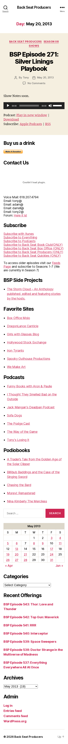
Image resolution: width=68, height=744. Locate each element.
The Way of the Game (22, 431)
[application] (34, 105)
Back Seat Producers (34, 7)
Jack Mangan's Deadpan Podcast (31, 407)
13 (16, 549)
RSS (48, 124)
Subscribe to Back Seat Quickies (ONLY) (32, 255)
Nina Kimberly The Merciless (27, 501)
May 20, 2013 (45, 77)
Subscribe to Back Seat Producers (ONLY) (33, 252)
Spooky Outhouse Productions (28, 358)
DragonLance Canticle (22, 326)
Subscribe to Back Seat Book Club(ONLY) (33, 244)
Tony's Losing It (18, 440)
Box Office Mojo (18, 318)
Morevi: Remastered (21, 493)
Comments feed (15, 716)
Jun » (59, 565)
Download (11, 120)
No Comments (36, 83)
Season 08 (51, 41)
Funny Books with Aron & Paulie (29, 386)
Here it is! (20, 215)
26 (7, 560)
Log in (7, 705)
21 (25, 554)
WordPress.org (15, 721)
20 (16, 554)
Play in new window (31, 115)
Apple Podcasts (31, 124)
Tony (26, 77)
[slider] (58, 105)
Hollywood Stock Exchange (26, 342)
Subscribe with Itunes (18, 234)
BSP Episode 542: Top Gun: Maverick (31, 617)
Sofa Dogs (14, 415)
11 (60, 543)
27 (16, 560)
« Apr (9, 565)
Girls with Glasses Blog (23, 334)
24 (51, 554)
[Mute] (50, 105)
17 (51, 549)
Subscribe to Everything (20, 237)
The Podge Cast (18, 423)
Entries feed (12, 711)
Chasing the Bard (19, 485)
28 (25, 560)
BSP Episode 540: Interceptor (25, 633)
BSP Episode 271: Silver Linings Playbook (33, 61)
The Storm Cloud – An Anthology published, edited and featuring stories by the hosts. (34, 293)
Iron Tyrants (15, 350)
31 (51, 560)
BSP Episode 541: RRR (19, 625)
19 (7, 554)
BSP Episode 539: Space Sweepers (29, 641)
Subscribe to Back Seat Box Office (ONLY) (33, 248)
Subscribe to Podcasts (19, 241)
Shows (34, 45)
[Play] (8, 105)
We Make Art (16, 367)
